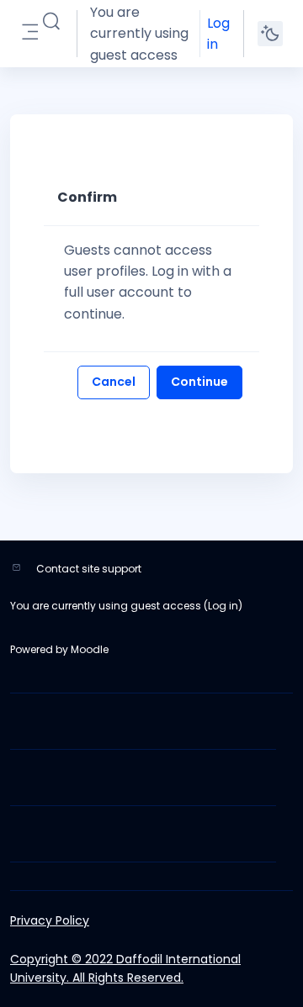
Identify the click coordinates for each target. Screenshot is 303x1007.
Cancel (114, 381)
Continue (199, 381)
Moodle (90, 649)
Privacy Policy (49, 920)
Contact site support (88, 568)
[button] (51, 22)
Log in (218, 33)
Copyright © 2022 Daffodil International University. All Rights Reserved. (125, 968)
